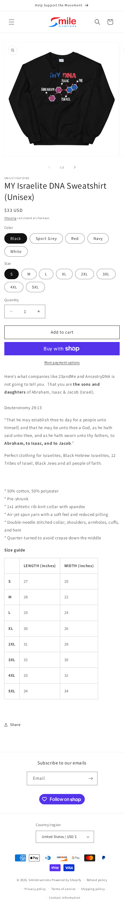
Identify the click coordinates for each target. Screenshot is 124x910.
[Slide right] (74, 167)
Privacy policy (35, 889)
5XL (35, 287)
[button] (11, 22)
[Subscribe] (90, 778)
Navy (98, 238)
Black (15, 238)
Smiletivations (40, 880)
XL (64, 274)
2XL (84, 274)
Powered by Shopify (66, 880)
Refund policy (97, 880)
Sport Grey (46, 238)
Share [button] (15, 724)
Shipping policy (93, 889)
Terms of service (63, 889)
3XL (106, 274)
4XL (13, 287)
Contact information (64, 898)
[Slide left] (49, 167)
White (16, 251)
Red (75, 238)
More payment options (62, 362)
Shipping (10, 218)
